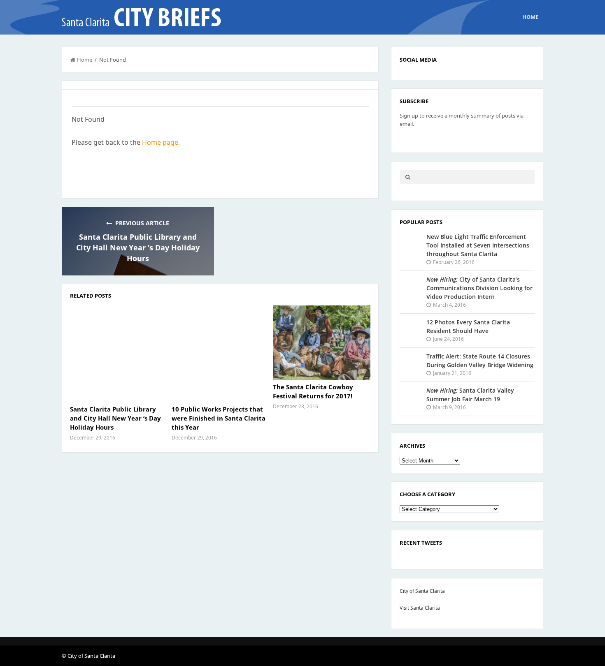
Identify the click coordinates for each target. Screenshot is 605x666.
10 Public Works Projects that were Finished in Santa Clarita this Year (218, 418)
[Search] (408, 177)
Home (530, 17)
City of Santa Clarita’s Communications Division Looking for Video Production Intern (479, 288)
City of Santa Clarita (422, 590)
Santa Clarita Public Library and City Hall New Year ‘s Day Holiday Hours (138, 247)
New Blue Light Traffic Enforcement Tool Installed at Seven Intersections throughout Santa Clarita (477, 245)
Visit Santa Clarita (420, 607)
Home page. (161, 142)
